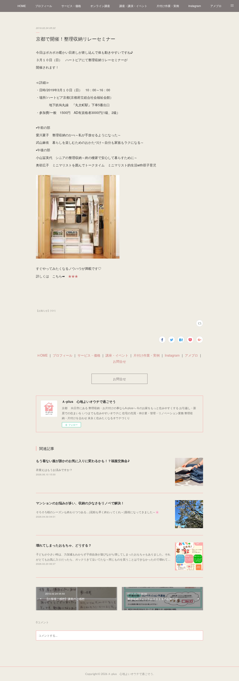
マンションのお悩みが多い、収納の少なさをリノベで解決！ (80, 503)
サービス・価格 (71, 6)
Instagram (194, 6)
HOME (22, 6)
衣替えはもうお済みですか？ (54, 470)
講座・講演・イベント (133, 6)
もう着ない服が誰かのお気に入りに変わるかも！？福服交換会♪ (83, 460)
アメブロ (215, 6)
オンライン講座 (100, 6)
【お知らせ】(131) (46, 310)
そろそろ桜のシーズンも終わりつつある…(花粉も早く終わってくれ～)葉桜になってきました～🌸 (97, 512)
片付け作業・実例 (168, 6)
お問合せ (119, 361)
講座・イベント (116, 355)
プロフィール (43, 6)
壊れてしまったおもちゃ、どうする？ (63, 545)
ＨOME (42, 355)
